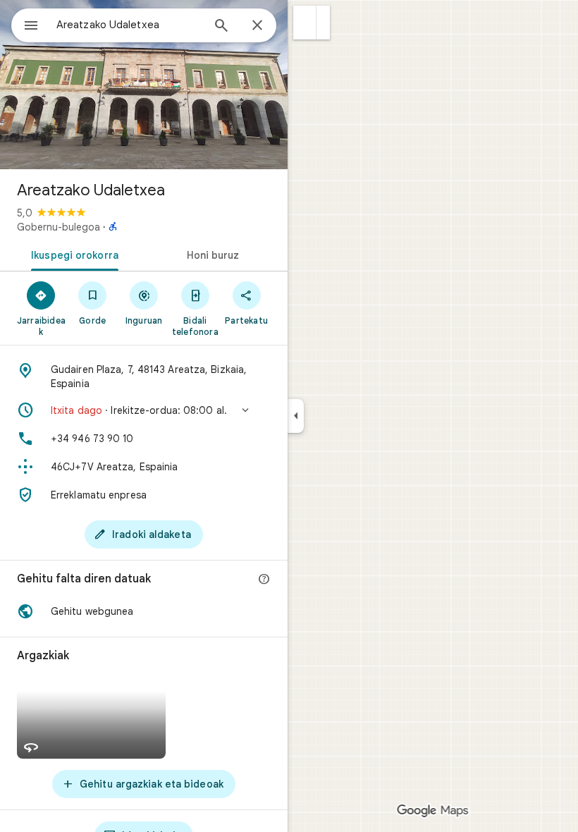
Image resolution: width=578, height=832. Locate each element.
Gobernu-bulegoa (58, 227)
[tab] (72, 254)
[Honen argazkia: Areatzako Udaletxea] (144, 84)
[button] (304, 22)
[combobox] (129, 24)
